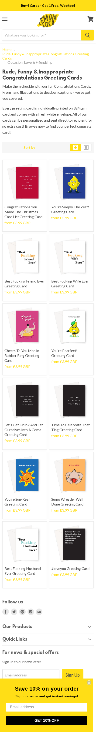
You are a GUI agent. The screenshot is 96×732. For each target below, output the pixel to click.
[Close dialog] (89, 682)
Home (7, 49)
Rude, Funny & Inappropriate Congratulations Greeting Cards (45, 56)
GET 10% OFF (46, 720)
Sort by (29, 148)
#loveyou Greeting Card (70, 568)
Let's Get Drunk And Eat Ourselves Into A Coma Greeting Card (23, 430)
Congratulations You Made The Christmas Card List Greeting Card (23, 212)
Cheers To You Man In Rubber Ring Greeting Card (21, 355)
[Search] (87, 35)
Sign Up (72, 675)
